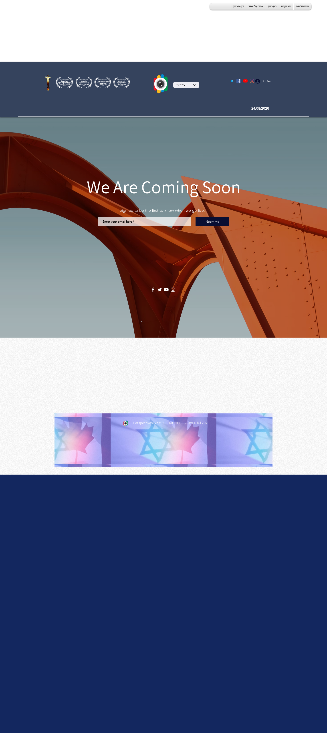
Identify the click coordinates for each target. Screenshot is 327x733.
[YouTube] (245, 81)
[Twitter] (159, 289)
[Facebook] (238, 81)
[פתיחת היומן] (276, 108)
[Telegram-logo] (232, 81)
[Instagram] (173, 289)
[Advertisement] (133, 31)
